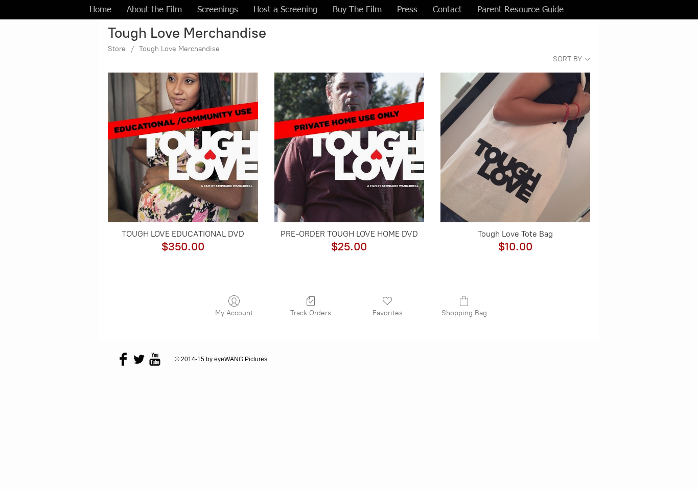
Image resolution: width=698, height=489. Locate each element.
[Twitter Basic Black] (139, 359)
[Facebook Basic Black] (123, 359)
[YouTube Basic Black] (154, 359)
